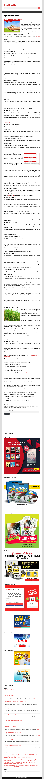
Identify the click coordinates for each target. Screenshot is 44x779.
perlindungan (27, 763)
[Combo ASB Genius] (22, 456)
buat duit (12, 754)
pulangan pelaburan (7, 765)
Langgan (6, 413)
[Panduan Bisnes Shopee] (22, 658)
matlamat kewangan (22, 757)
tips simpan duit (10, 766)
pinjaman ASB (36, 763)
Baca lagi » (37, 692)
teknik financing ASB (33, 765)
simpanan (13, 765)
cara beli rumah (16, 754)
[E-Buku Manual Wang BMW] (22, 531)
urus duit (16, 766)
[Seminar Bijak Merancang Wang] (22, 494)
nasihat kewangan (28, 757)
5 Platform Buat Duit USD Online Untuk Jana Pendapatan (14, 739)
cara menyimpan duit (22, 754)
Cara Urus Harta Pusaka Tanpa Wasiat (11, 714)
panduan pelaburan (33, 757)
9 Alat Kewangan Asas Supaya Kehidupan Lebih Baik (13, 720)
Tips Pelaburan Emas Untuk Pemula (10, 695)
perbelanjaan (22, 763)
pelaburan (7, 759)
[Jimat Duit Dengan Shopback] (22, 598)
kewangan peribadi (10, 757)
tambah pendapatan (26, 765)
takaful (17, 765)
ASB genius (6, 754)
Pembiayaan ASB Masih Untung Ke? (11, 726)
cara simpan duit (30, 754)
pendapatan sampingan (15, 760)
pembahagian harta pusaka (30, 759)
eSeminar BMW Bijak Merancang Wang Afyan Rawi (13, 745)
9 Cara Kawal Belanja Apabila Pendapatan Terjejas (13, 732)
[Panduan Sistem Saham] (22, 640)
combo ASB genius (36, 754)
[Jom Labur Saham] (22, 621)
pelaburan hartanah (13, 759)
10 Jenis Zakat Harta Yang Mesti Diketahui (13, 19)
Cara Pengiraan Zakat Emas (9, 689)
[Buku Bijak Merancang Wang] (22, 566)
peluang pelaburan (22, 759)
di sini (9, 195)
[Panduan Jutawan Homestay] (22, 675)
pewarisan (32, 763)
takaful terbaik (20, 765)
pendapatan (8, 760)
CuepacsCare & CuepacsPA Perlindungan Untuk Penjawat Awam (15, 701)
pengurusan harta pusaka (23, 760)
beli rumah (9, 754)
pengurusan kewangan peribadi (20, 762)
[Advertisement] (22, 423)
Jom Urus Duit (10, 5)
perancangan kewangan (11, 763)
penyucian (33, 762)
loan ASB (17, 757)
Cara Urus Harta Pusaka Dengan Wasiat (11, 709)
